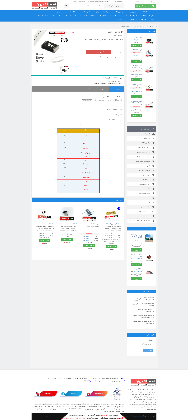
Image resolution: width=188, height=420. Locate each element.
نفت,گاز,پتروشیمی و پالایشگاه (142, 161)
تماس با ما (143, 20)
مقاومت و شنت (111, 83)
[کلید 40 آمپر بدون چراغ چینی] (149, 258)
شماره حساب (120, 20)
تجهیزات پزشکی (72, 16)
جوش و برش (133, 12)
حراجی (148, 189)
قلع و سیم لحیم (86, 12)
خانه (153, 12)
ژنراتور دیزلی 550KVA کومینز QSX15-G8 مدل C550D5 (136, 236)
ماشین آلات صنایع (106, 16)
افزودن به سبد (136, 45)
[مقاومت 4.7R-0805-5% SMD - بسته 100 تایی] (149, 105)
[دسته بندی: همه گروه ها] (108, 6)
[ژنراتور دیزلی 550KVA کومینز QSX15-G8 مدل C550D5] (149, 238)
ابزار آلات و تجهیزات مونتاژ (102, 12)
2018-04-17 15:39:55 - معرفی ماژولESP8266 (145, 311)
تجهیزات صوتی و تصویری (88, 16)
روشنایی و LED (119, 12)
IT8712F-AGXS (137, 37)
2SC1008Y (51, 224)
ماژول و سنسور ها (71, 12)
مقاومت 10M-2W (94, 224)
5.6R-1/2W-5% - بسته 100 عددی (137, 85)
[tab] (116, 89)
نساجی (148, 198)
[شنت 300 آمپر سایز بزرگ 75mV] (111, 214)
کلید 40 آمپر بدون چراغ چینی (136, 255)
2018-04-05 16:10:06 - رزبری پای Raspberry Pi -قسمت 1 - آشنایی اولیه (144, 299)
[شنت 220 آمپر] (149, 272)
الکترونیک (144, 12)
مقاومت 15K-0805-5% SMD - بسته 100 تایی (137, 67)
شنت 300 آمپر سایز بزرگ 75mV (113, 224)
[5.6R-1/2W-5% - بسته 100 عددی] (149, 88)
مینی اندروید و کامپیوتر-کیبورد (142, 157)
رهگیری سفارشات (132, 20)
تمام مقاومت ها (102, 83)
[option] (51, 47)
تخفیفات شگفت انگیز (131, 16)
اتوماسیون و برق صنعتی (144, 170)
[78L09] (67, 214)
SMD (95, 83)
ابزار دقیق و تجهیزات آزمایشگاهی (142, 148)
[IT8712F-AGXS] (149, 40)
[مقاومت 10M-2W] (89, 214)
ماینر (118, 16)
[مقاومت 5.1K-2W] (149, 53)
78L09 (75, 224)
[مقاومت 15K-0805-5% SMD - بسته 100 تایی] (149, 69)
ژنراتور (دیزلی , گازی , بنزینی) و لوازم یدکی (51, 16)
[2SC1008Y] (44, 214)
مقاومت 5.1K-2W (137, 50)
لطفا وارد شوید (152, 2)
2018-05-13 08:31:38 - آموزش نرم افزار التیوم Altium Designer (143, 316)
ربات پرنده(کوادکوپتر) (148, 16)
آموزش (152, 20)
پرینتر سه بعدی (56, 12)
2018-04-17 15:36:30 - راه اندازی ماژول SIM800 (143, 305)
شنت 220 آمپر (139, 269)
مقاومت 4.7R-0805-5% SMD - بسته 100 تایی (137, 103)
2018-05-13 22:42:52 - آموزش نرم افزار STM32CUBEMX (143, 322)
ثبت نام (137, 2)
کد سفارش (150, 340)
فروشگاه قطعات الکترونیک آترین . (137, 416)
